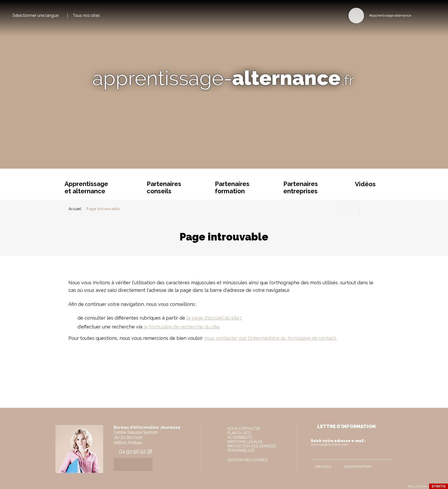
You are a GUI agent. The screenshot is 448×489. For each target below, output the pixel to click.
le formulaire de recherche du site (181, 326)
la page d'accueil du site (213, 318)
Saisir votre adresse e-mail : (338, 442)
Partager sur (365, 209)
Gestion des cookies (247, 460)
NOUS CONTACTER (243, 428)
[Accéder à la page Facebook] (416, 15)
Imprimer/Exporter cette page (333, 209)
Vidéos (365, 184)
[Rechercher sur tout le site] (356, 15)
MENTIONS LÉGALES (244, 442)
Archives (323, 467)
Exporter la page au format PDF (344, 209)
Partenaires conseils (164, 187)
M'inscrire (387, 454)
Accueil (74, 209)
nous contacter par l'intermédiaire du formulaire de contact (270, 338)
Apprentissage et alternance (86, 187)
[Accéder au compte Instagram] (434, 15)
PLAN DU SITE (239, 433)
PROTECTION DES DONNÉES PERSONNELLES (251, 448)
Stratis (438, 486)
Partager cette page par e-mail (354, 209)
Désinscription (357, 467)
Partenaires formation (232, 187)
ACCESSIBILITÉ (239, 437)
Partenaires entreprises (300, 187)
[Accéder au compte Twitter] (425, 15)
